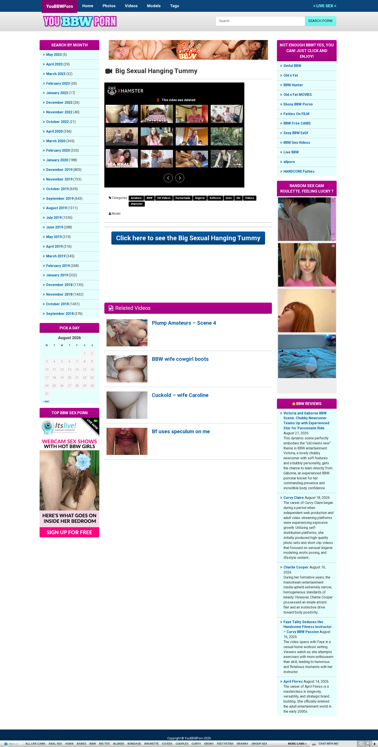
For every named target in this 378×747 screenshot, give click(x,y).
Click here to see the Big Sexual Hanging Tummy (188, 238)
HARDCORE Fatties (299, 171)
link (374, 678)
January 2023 (57, 93)
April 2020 (54, 131)
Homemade (182, 198)
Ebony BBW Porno (298, 104)
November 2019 (59, 179)
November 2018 (59, 294)
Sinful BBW (292, 66)
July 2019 (53, 218)
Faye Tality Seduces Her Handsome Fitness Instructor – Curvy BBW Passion (308, 627)
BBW (149, 198)
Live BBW (291, 152)
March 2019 (55, 256)
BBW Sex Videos (297, 142)
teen (229, 198)
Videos (131, 6)
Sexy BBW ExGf (296, 133)
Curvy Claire (294, 498)
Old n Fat (291, 75)
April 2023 (54, 64)
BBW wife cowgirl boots (180, 359)
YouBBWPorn (59, 6)
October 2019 (57, 189)
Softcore (215, 198)
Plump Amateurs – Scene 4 (184, 323)
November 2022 (59, 112)
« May (46, 401)
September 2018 (60, 314)
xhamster (137, 203)
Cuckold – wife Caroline (180, 395)
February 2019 (58, 266)
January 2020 (57, 160)
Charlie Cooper (296, 567)
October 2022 (57, 122)
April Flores (293, 681)
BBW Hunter (293, 85)
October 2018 (57, 304)
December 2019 (59, 170)
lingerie (200, 198)
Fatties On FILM (296, 114)
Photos (109, 6)
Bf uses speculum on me (181, 431)
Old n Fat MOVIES (298, 95)
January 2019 (57, 275)
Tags (174, 6)
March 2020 (55, 141)
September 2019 (60, 198)
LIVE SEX (324, 6)
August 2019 (56, 208)
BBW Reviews (309, 403)
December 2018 (59, 285)
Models (154, 6)
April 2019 (54, 246)
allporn (289, 162)
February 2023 (58, 83)
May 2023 (54, 55)
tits (238, 198)
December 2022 (59, 102)
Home (87, 6)
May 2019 (54, 237)
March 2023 (55, 74)
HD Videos (164, 198)
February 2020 (58, 150)
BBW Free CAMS (297, 123)
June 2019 (54, 227)
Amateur (136, 198)
